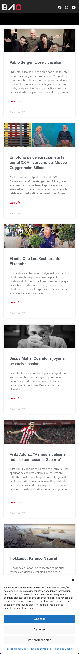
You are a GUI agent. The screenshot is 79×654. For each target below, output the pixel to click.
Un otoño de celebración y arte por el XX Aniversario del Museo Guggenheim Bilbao (38, 162)
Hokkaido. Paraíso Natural (33, 558)
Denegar (39, 629)
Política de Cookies (63, 648)
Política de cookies (16, 648)
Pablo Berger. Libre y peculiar (36, 62)
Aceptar (39, 619)
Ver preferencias (39, 640)
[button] (73, 580)
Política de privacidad (39, 648)
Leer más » (16, 101)
